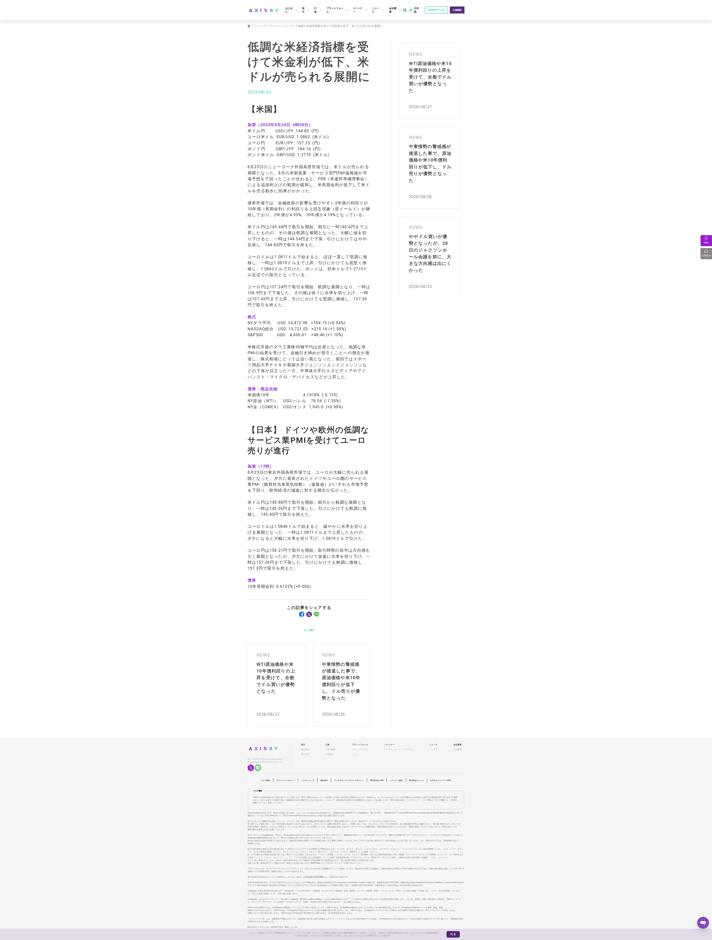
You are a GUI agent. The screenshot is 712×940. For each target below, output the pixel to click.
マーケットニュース (282, 25)
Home (249, 26)
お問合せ (706, 253)
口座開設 (457, 10)
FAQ (706, 242)
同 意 (453, 934)
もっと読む (309, 630)
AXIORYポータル (436, 10)
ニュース (260, 25)
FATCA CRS (376, 780)
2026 (440, 780)
